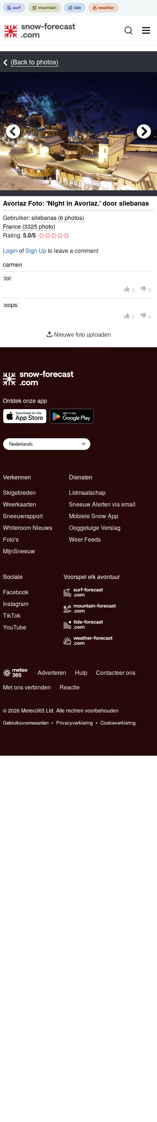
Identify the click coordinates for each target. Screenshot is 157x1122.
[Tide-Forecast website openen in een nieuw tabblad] (74, 7)
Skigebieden (19, 492)
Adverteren (52, 672)
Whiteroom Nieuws (27, 527)
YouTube (14, 627)
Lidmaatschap (87, 492)
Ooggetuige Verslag (94, 527)
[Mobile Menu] (146, 30)
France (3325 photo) (29, 226)
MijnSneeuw (19, 551)
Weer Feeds (85, 539)
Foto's (11, 539)
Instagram (15, 603)
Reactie (70, 687)
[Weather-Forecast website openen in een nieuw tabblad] (103, 7)
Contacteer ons (115, 672)
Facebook (15, 592)
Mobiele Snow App (93, 516)
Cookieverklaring (117, 722)
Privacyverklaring (74, 722)
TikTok (11, 615)
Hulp (81, 672)
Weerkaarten (19, 504)
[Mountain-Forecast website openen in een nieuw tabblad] (44, 7)
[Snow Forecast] (37, 30)
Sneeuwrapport (23, 516)
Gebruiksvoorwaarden (26, 722)
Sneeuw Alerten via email (102, 504)
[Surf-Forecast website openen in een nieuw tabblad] (14, 7)
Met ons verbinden (27, 687)
